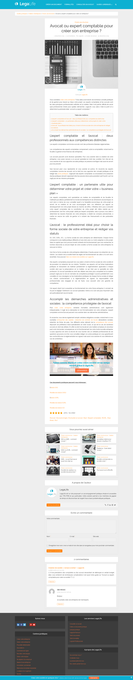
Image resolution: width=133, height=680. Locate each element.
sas (109, 418)
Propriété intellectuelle (23, 645)
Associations (20, 648)
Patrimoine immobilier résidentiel (26, 668)
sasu (52, 420)
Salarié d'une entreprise (23, 662)
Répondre (51, 581)
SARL (105, 418)
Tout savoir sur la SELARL (105, 470)
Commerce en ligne (23, 650)
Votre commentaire (53, 518)
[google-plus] (27, 624)
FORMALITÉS (69, 4)
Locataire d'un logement (24, 671)
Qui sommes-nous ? (76, 655)
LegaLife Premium (75, 632)
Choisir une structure (48, 13)
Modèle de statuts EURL (58, 403)
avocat (53, 418)
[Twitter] (24, 624)
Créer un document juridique (78, 626)
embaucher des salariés (65, 320)
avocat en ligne (62, 418)
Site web (96, 536)
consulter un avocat (76, 418)
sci (56, 420)
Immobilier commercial (24, 665)
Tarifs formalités (74, 638)
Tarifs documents (75, 635)
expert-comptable (95, 418)
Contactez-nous (74, 658)
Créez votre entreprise (23, 639)
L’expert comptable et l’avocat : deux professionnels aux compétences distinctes (77, 119)
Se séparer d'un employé (24, 659)
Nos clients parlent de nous (78, 664)
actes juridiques (63, 174)
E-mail (72, 536)
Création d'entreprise (34, 13)
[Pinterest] (30, 624)
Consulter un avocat (75, 624)
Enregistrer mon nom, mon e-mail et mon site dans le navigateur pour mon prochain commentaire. (81, 545)
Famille (19, 674)
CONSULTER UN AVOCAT (85, 4)
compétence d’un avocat (104, 322)
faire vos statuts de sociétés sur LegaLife (80, 257)
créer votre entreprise (67, 100)
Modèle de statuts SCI (57, 408)
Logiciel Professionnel (76, 641)
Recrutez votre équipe (23, 653)
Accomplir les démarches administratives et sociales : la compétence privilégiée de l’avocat (81, 130)
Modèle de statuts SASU (58, 392)
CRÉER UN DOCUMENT (54, 4)
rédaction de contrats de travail (86, 320)
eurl (85, 418)
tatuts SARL (55, 398)
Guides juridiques (22, 13)
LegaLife (80, 36)
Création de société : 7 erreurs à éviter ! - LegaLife (66, 568)
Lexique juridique (75, 629)
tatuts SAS (54, 387)
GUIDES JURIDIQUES (104, 4)
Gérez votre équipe (22, 656)
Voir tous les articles (53, 505)
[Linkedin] (18, 624)
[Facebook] (21, 624)
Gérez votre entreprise (23, 642)
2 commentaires (70, 36)
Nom (49, 536)
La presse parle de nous (77, 661)
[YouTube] (34, 624)
